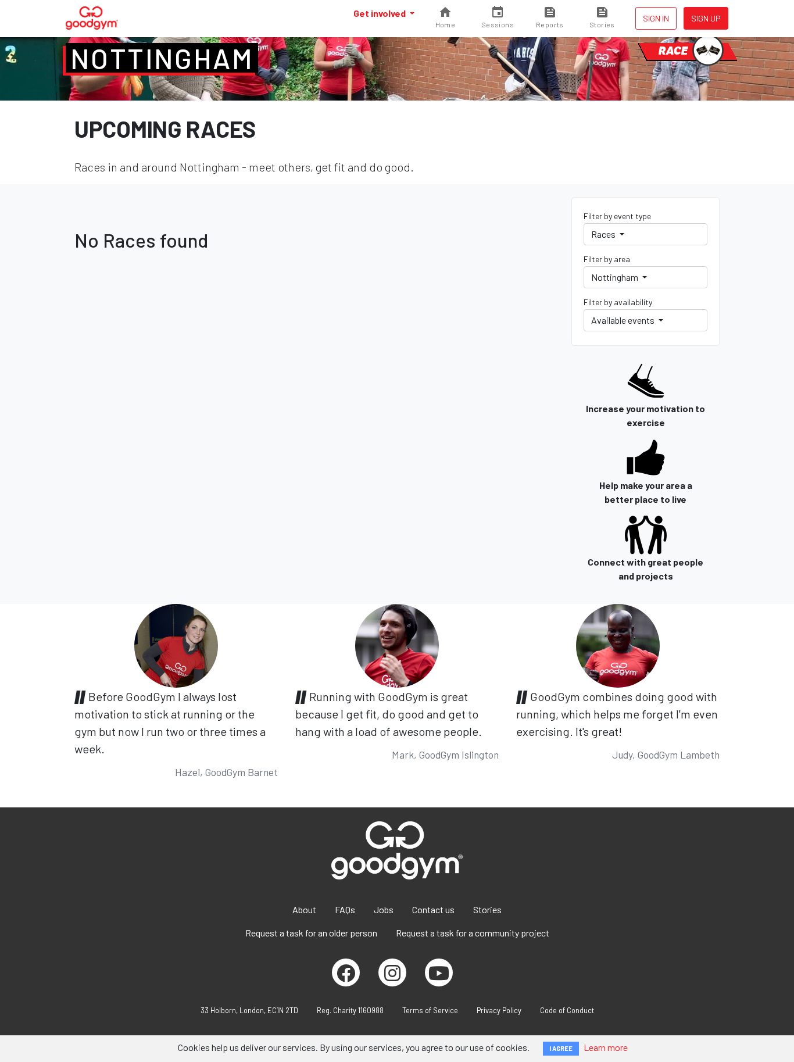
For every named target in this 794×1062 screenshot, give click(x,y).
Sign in (656, 18)
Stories (487, 909)
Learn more (606, 1047)
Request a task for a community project (472, 932)
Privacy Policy (499, 1010)
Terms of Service (430, 1010)
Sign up (706, 18)
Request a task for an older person (311, 932)
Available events (623, 320)
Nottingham (161, 58)
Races (604, 233)
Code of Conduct (567, 1010)
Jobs (384, 909)
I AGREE (561, 1048)
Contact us (433, 909)
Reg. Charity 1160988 (350, 1010)
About (304, 909)
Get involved (380, 13)
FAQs (345, 909)
